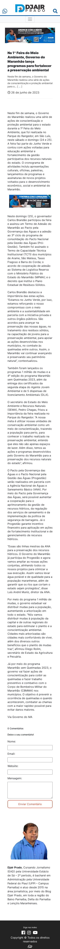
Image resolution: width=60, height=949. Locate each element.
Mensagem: (15, 778)
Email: (11, 753)
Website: (13, 766)
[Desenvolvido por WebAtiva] (30, 946)
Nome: (12, 741)
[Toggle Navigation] (30, 19)
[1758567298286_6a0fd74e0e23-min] (30, 203)
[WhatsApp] (4, 11)
